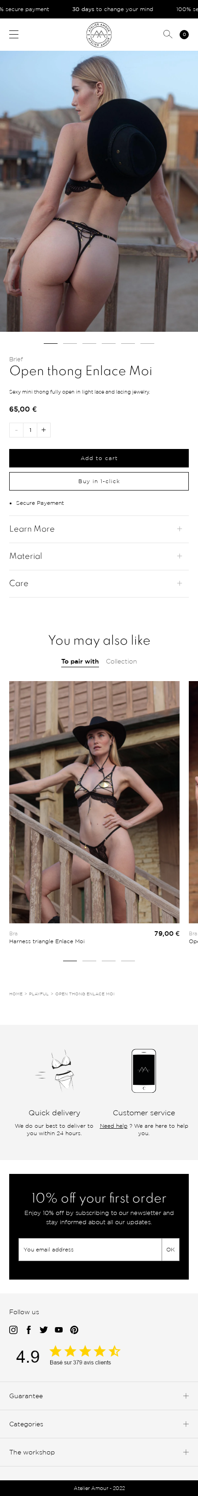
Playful (39, 994)
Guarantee (26, 1395)
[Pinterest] (74, 1330)
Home (16, 994)
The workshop (32, 1451)
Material (25, 556)
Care (19, 584)
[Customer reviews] (78, 1362)
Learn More (32, 529)
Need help (114, 1126)
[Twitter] (44, 1330)
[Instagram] (13, 1330)
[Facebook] (28, 1330)
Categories (26, 1423)
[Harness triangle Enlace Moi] (94, 802)
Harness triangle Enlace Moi (47, 941)
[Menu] (13, 34)
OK (170, 1249)
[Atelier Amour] (99, 34)
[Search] (168, 35)
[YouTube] (59, 1330)
